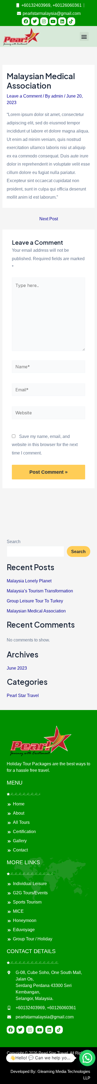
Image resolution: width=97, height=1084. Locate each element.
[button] (84, 36)
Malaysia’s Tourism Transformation (40, 590)
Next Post (48, 219)
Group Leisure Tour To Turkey (35, 600)
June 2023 (17, 668)
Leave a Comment (24, 95)
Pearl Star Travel (23, 695)
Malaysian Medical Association (36, 610)
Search (13, 541)
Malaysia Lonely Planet (29, 580)
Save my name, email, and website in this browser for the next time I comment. (45, 444)
